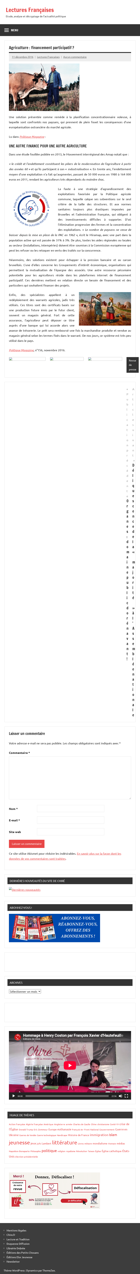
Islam (113, 1134)
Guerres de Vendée (27, 1135)
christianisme (103, 1124)
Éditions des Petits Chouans (23, 1252)
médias (121, 1143)
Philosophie (35, 1151)
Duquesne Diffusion (18, 1243)
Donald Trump (26, 1129)
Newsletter (13, 1261)
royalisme (70, 1151)
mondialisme (100, 1143)
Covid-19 (114, 1124)
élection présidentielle (26, 1156)
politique (49, 1150)
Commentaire (19, 753)
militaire (88, 1143)
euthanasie (64, 1129)
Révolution (81, 1151)
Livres (81, 1143)
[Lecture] (13, 1096)
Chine (94, 1124)
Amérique (48, 1124)
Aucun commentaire (75, 56)
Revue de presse (132, 365)
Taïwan (91, 1151)
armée (69, 1124)
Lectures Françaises (30, 10)
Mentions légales (16, 1230)
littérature (64, 1142)
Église (98, 1151)
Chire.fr (11, 1234)
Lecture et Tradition (18, 1239)
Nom (13, 809)
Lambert (46, 1143)
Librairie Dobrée (16, 1248)
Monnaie (112, 1143)
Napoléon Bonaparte (19, 1151)
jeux (33, 1143)
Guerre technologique (46, 1135)
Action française (17, 1124)
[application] (70, 1065)
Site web (15, 832)
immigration (99, 1135)
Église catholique (112, 1151)
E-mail (14, 820)
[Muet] (120, 1096)
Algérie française (34, 1124)
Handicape (62, 1135)
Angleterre (59, 1124)
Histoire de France (78, 1135)
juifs (39, 1143)
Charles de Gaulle (81, 1124)
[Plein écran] (126, 1096)
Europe (52, 1129)
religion (61, 1151)
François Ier (77, 1129)
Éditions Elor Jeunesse (19, 1257)
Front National (91, 1129)
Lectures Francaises (48, 56)
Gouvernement (106, 1129)
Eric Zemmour (41, 1129)
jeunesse (19, 1142)
